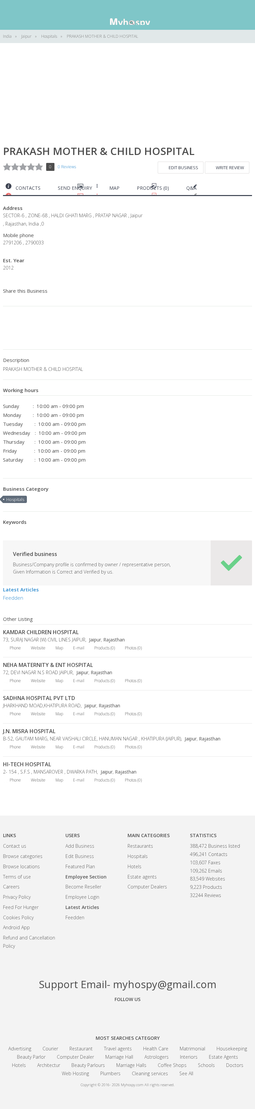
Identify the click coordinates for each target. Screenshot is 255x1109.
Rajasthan (114, 639)
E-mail (78, 648)
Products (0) (153, 188)
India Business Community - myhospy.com (127, 15)
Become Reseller (83, 886)
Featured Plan (80, 866)
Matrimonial (192, 1048)
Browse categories (22, 856)
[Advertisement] (127, 99)
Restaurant (81, 1048)
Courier (50, 1048)
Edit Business (183, 168)
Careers (11, 886)
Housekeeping (231, 1048)
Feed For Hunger (21, 907)
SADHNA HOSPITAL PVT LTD (39, 698)
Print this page (249, 189)
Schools (206, 1065)
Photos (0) (133, 648)
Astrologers (156, 1057)
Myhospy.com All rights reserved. (148, 1084)
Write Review (230, 168)
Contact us (14, 846)
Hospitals (15, 499)
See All (186, 1073)
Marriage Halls (131, 1065)
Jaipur (94, 639)
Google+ (127, 1014)
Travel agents (118, 1048)
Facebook (91, 1014)
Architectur (48, 1065)
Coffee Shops (172, 1065)
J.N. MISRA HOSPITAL (29, 731)
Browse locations (21, 866)
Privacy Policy (17, 897)
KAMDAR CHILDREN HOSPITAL (41, 632)
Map (114, 188)
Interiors (189, 1057)
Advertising (19, 1048)
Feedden (13, 597)
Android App (16, 927)
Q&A (191, 188)
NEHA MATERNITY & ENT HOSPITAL (48, 665)
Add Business (79, 846)
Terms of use (17, 877)
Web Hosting (75, 1073)
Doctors (234, 1065)
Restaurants (140, 846)
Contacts (28, 188)
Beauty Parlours (88, 1065)
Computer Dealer (75, 1057)
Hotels (134, 866)
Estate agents (142, 877)
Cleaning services (150, 1073)
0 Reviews (67, 167)
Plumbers (110, 1073)
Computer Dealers (147, 886)
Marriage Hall (119, 1057)
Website (38, 648)
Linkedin (164, 1014)
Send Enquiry (75, 188)
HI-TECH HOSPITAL (27, 764)
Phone (15, 648)
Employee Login (82, 897)
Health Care (155, 1048)
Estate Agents (223, 1057)
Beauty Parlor (31, 1057)
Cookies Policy (18, 917)
